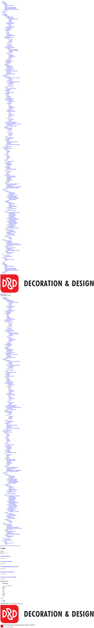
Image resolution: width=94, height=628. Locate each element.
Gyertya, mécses (10, 124)
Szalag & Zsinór (7, 36)
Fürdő (6, 160)
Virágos (10, 42)
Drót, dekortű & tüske (8, 61)
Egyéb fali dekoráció (10, 92)
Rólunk (6, 4)
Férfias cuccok (9, 179)
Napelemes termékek (8, 148)
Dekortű (8, 63)
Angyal (6, 258)
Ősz (3, 254)
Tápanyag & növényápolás (13, 50)
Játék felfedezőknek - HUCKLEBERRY (14, 186)
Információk (5, 3)
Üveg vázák (11, 86)
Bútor (8, 140)
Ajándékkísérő (9, 34)
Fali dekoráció (7, 90)
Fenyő (8, 43)
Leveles (10, 40)
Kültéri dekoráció (12, 220)
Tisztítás (8, 162)
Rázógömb (11, 108)
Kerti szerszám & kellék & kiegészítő (13, 144)
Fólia (8, 31)
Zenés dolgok (9, 185)
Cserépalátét (9, 60)
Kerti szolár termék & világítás (12, 141)
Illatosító (6, 126)
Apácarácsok (9, 242)
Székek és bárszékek (12, 196)
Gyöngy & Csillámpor (8, 27)
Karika (10, 21)
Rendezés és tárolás (10, 508)
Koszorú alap (9, 351)
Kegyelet (4, 257)
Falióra (8, 91)
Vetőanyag (11, 51)
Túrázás (8, 180)
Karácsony (9, 236)
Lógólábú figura (10, 100)
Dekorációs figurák (12, 210)
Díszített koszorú (10, 349)
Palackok (10, 79)
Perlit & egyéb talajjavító (13, 49)
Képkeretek (9, 232)
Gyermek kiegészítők (10, 233)
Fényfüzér (8, 89)
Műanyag (10, 57)
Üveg (10, 117)
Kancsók (10, 78)
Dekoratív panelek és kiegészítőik (12, 243)
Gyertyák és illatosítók (13, 222)
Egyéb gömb (11, 402)
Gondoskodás (9, 164)
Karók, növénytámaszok (11, 247)
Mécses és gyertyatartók (13, 223)
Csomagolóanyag (8, 29)
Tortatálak (11, 83)
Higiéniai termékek (10, 161)
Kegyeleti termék (10, 23)
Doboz (8, 33)
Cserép (8, 59)
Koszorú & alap (7, 348)
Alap (10, 24)
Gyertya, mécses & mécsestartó (10, 122)
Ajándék (6, 145)
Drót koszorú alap (10, 350)
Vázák (8, 85)
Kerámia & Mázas (12, 56)
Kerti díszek (9, 253)
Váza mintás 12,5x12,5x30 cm (7, 571)
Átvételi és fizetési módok (9, 5)
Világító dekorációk (12, 199)
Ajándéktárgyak (9, 229)
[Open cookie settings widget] (2, 626)
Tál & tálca (9, 96)
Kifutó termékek (9, 585)
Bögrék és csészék (12, 214)
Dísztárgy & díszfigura (9, 99)
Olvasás (8, 457)
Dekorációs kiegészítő (11, 22)
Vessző (10, 58)
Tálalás (8, 156)
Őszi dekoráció (7, 255)
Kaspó (8, 53)
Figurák (8, 209)
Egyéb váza (11, 132)
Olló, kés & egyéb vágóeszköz (12, 70)
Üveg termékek (7, 76)
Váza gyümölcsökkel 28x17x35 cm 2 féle (9, 566)
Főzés (8, 155)
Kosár (10, 129)
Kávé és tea (9, 157)
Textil (10, 102)
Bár (7, 159)
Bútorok (6, 190)
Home (6, 149)
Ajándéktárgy (9, 146)
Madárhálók (9, 248)
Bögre (8, 95)
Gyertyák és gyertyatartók (11, 221)
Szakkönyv (7, 74)
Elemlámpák (9, 178)
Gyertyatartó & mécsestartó (11, 125)
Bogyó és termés (10, 46)
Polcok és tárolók (12, 193)
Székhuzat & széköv (10, 137)
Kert (7, 152)
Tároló (10, 130)
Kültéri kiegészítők (8, 240)
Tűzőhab (6, 64)
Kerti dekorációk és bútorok (12, 218)
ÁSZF (6, 6)
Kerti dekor (9, 143)
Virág (8, 38)
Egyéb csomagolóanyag (11, 35)
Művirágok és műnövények (14, 219)
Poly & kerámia (12, 101)
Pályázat (6, 10)
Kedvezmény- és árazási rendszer (10, 7)
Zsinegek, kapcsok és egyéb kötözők (13, 250)
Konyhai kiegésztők (12, 215)
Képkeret (8, 97)
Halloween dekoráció (8, 256)
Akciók (4, 2)
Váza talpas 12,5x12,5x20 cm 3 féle (8, 577)
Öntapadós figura (10, 110)
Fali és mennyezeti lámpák (13, 198)
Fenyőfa (10, 44)
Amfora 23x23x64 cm (5, 556)
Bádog (10, 54)
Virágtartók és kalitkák (13, 206)
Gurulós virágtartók (10, 252)
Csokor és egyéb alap (10, 68)
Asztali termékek (12, 213)
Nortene (4, 239)
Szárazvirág (9, 45)
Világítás (6, 87)
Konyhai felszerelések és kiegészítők (13, 212)
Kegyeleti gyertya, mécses (9, 259)
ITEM (4, 189)
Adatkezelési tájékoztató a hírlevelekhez (11, 9)
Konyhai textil (11, 216)
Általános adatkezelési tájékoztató (10, 8)
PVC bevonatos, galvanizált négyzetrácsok (14, 244)
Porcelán (10, 134)
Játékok (6, 182)
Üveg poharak (9, 80)
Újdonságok (5, 297)
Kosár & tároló (9, 128)
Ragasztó (8, 71)
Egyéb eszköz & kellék (11, 73)
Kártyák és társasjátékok (11, 184)
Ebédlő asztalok (12, 192)
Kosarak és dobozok (12, 509)
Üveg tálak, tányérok (10, 82)
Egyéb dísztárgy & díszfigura (12, 121)
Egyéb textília (9, 138)
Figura (10, 25)
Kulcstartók (9, 177)
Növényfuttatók (9, 245)
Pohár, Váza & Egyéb (8, 127)
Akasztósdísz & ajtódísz (11, 111)
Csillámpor (9, 28)
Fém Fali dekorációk (12, 208)
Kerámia (10, 133)
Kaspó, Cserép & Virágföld (9, 47)
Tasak (8, 32)
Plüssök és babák (12, 234)
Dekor (8, 150)
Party (8, 158)
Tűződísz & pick (10, 16)
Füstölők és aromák (12, 224)
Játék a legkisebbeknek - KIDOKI (13, 187)
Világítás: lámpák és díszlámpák (12, 197)
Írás (7, 456)
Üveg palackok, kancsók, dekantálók (13, 77)
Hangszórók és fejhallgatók (11, 169)
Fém (10, 105)
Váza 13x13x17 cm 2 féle (5, 561)
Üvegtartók (11, 194)
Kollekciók (7, 235)
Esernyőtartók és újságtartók (14, 511)
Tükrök (8, 200)
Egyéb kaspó (11, 55)
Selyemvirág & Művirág (9, 37)
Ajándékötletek (11, 230)
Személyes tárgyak (8, 163)
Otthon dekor (7, 93)
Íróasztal (8, 455)
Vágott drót (9, 62)
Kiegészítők (9, 165)
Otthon (6, 211)
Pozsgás (10, 41)
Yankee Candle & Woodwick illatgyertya (14, 123)
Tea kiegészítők (11, 217)
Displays (6, 188)
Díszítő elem (7, 15)
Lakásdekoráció (12, 203)
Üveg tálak (11, 84)
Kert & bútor (7, 139)
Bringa (8, 181)
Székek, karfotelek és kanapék (12, 195)
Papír (8, 30)
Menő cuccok (7, 458)
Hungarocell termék (10, 17)
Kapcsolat (4, 12)
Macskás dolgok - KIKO (11, 176)
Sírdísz (6, 260)
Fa (9, 104)
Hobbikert (6, 246)
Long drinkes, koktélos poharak (14, 81)
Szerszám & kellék (8, 69)
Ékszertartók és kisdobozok (11, 231)
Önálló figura (9, 103)
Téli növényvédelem (10, 249)
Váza (8, 94)
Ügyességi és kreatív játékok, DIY (13, 183)
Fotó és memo (9, 171)
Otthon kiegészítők (10, 510)
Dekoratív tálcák (12, 205)
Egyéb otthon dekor (10, 98)
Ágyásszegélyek (10, 241)
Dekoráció (4, 75)
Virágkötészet (5, 298)
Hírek (4, 1)
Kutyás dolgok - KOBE (11, 175)
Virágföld (8, 48)
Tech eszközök (7, 167)
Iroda (6, 170)
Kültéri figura (9, 142)
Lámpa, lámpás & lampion (11, 88)
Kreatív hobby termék (10, 26)
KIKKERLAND (5, 147)
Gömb (10, 20)
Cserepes (10, 39)
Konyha (6, 154)
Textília (6, 136)
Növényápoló (9, 72)
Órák (8, 153)
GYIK (4, 11)
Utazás (8, 166)
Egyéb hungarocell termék (13, 18)
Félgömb (10, 19)
